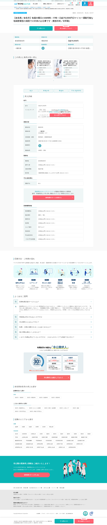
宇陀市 (16, 437)
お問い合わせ (46, 487)
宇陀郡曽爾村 (29, 440)
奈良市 (49, 7)
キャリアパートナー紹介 (58, 499)
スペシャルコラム (60, 504)
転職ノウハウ (16, 504)
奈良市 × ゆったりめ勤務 (35, 408)
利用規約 (25, 487)
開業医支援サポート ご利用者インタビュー (54, 506)
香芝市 (82, 433)
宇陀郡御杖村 (39, 440)
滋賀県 (16, 426)
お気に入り (42, 28)
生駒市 (75, 433)
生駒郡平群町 (35, 437)
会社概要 (38, 513)
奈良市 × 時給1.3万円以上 (36, 411)
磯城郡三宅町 (84, 437)
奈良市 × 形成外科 (43, 397)
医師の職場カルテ (38, 506)
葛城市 (89, 433)
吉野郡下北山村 (40, 447)
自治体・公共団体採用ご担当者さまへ (57, 0)
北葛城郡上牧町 (70, 440)
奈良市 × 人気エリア (64, 408)
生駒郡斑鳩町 (55, 437)
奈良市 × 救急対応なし (20, 408)
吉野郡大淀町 (50, 444)
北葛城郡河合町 (29, 444)
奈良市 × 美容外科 (55, 397)
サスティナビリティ (50, 513)
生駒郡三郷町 (45, 437)
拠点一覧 (74, 0)
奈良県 (44, 7)
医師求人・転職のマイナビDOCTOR (21, 7)
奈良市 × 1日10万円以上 (20, 411)
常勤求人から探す (17, 494)
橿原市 (47, 433)
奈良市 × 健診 (76, 408)
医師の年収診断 (17, 506)
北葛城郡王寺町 (81, 440)
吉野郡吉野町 (40, 444)
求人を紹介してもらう (66, 28)
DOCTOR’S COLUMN (27, 504)
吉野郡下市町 (60, 444)
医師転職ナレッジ (38, 504)
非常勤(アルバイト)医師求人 (35, 7)
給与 (31, 90)
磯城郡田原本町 (18, 440)
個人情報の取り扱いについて (35, 487)
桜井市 (54, 433)
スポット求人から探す (48, 494)
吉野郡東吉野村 (72, 447)
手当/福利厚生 (76, 90)
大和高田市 (24, 433)
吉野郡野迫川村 (18, 447)
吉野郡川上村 (62, 447)
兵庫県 (37, 426)
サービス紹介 (16, 499)
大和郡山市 (33, 433)
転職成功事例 (74, 499)
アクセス (43, 513)
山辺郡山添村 (25, 437)
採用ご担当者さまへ (68, 0)
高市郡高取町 (49, 440)
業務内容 (46, 90)
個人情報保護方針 (69, 513)
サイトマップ (54, 487)
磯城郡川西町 (74, 437)
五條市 (61, 433)
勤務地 (61, 90)
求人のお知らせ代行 (27, 506)
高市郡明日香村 (59, 440)
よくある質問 (79, 0)
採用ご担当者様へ (16, 487)
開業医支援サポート (79, 504)
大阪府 (30, 426)
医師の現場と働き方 (49, 504)
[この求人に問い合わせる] (60, 113)
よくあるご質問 (83, 499)
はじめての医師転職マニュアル (42, 499)
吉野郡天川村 (79, 444)
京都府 (23, 426)
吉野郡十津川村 (29, 447)
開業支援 (61, 487)
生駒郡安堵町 (64, 437)
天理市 (41, 433)
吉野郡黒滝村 (70, 444)
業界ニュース (69, 504)
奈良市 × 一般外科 (19, 397)
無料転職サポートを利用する (53, 197)
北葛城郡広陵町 (18, 444)
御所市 (68, 433)
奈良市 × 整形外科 (31, 397)
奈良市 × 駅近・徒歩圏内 (50, 408)
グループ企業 (61, 513)
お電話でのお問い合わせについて (88, 0)
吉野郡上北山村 (51, 447)
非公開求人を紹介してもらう (53, 377)
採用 (57, 513)
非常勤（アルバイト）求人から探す (32, 494)
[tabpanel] (40, 68)
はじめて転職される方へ (28, 499)
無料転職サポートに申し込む (31, 475)
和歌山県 (51, 426)
